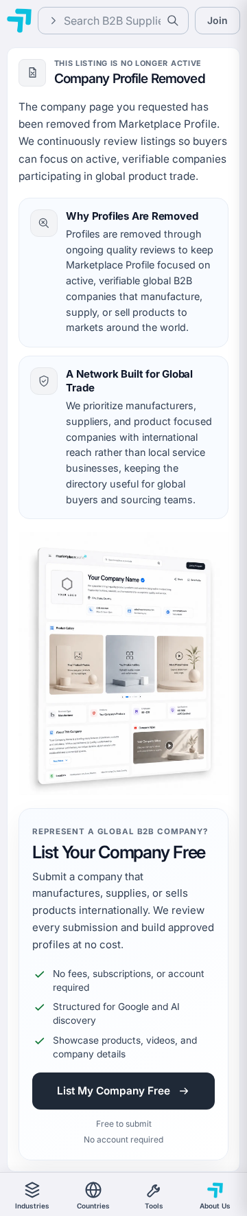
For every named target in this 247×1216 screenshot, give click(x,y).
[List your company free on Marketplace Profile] (123, 663)
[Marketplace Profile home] (19, 20)
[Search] (173, 20)
